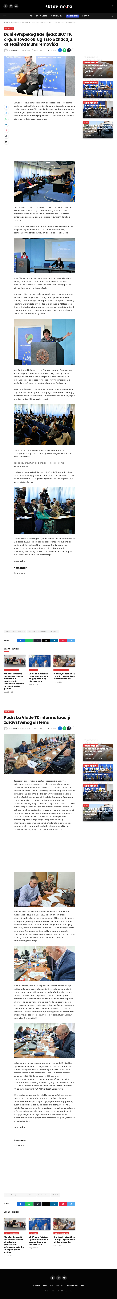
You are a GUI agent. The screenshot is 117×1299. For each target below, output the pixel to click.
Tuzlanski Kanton (11, 670)
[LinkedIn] (6, 124)
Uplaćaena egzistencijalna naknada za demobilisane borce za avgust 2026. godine (96, 64)
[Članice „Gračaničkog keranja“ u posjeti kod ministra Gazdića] (64, 661)
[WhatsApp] (6, 118)
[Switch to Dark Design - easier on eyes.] (112, 6)
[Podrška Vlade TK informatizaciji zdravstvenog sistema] (39, 754)
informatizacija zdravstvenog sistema (20, 1195)
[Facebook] (6, 107)
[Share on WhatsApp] (64, 50)
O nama (36, 1285)
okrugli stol (53, 632)
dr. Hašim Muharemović (37, 632)
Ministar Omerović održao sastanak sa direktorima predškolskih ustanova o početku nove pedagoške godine (14, 681)
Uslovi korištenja (75, 1285)
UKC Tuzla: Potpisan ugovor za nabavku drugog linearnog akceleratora (38, 678)
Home (6, 22)
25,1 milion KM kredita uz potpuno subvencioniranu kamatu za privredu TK (97, 105)
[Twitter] (6, 113)
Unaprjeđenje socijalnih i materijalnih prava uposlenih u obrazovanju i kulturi (97, 85)
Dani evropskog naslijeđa (15, 632)
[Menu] (4, 16)
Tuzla (86, 122)
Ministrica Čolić (43, 1195)
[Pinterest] (6, 130)
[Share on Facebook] (60, 50)
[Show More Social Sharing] (73, 50)
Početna (34, 16)
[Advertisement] (44, 141)
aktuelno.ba (15, 50)
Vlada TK (55, 1195)
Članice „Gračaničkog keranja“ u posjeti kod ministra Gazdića (64, 676)
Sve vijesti (9, 29)
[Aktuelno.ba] (58, 6)
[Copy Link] (69, 50)
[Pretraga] (112, 16)
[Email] (6, 142)
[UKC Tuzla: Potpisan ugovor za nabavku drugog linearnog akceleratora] (40, 661)
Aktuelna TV (56, 16)
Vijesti (43, 16)
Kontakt (85, 16)
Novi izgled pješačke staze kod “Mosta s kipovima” (97, 128)
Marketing (48, 1285)
